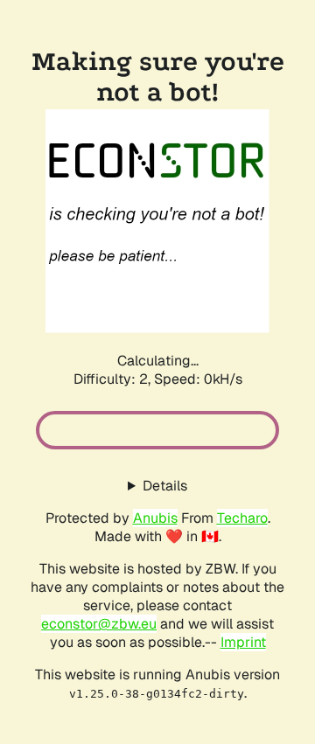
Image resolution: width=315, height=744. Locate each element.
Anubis (155, 518)
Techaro (242, 518)
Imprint (243, 642)
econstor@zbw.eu (99, 624)
